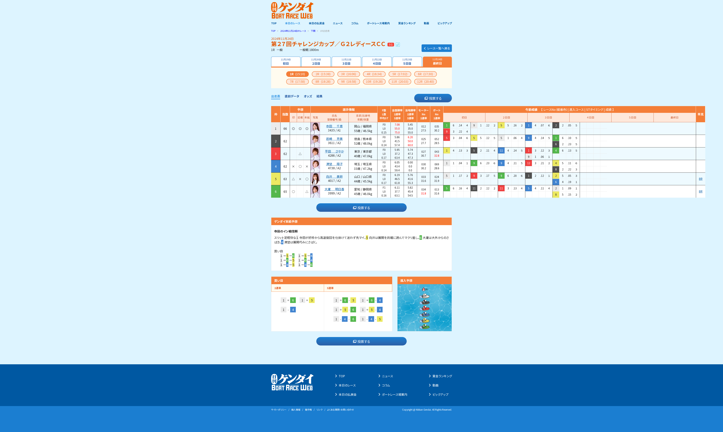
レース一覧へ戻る (438, 48)
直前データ (292, 96)
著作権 (308, 409)
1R (297, 74)
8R (323, 81)
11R (400, 81)
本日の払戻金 (317, 23)
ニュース (338, 23)
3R (348, 74)
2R (323, 74)
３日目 (346, 62)
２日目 (316, 62)
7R (297, 81)
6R (425, 74)
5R (399, 74)
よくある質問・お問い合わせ (340, 409)
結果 (320, 96)
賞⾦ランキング (442, 376)
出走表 (275, 96)
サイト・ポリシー (279, 409)
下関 (313, 30)
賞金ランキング (407, 23)
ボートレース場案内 (378, 23)
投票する (435, 98)
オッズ (308, 96)
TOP (274, 23)
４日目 (377, 62)
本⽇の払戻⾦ (348, 394)
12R (425, 81)
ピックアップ (445, 23)
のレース (293, 30)
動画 (426, 23)
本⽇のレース (347, 385)
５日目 (407, 62)
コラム (354, 23)
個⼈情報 (295, 409)
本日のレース (292, 23)
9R (348, 81)
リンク (320, 409)
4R (374, 74)
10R (374, 81)
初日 (286, 62)
